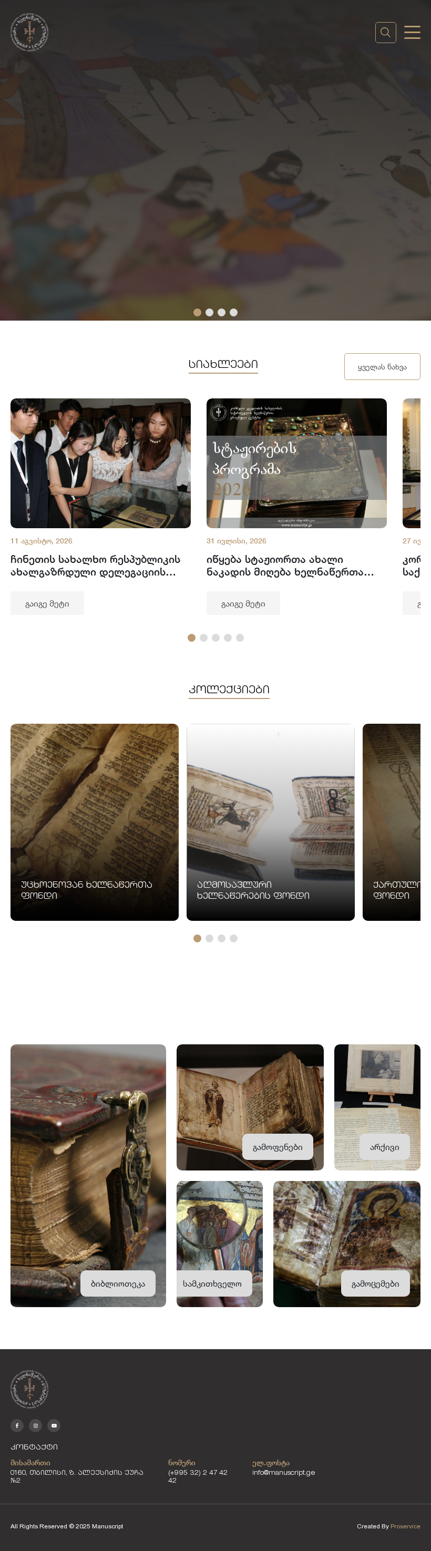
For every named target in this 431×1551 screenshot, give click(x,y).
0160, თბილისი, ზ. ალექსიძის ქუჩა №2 (77, 1477)
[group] (101, 506)
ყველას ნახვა (382, 366)
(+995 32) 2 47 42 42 (198, 1477)
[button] (197, 312)
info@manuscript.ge (283, 1473)
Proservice (405, 1526)
